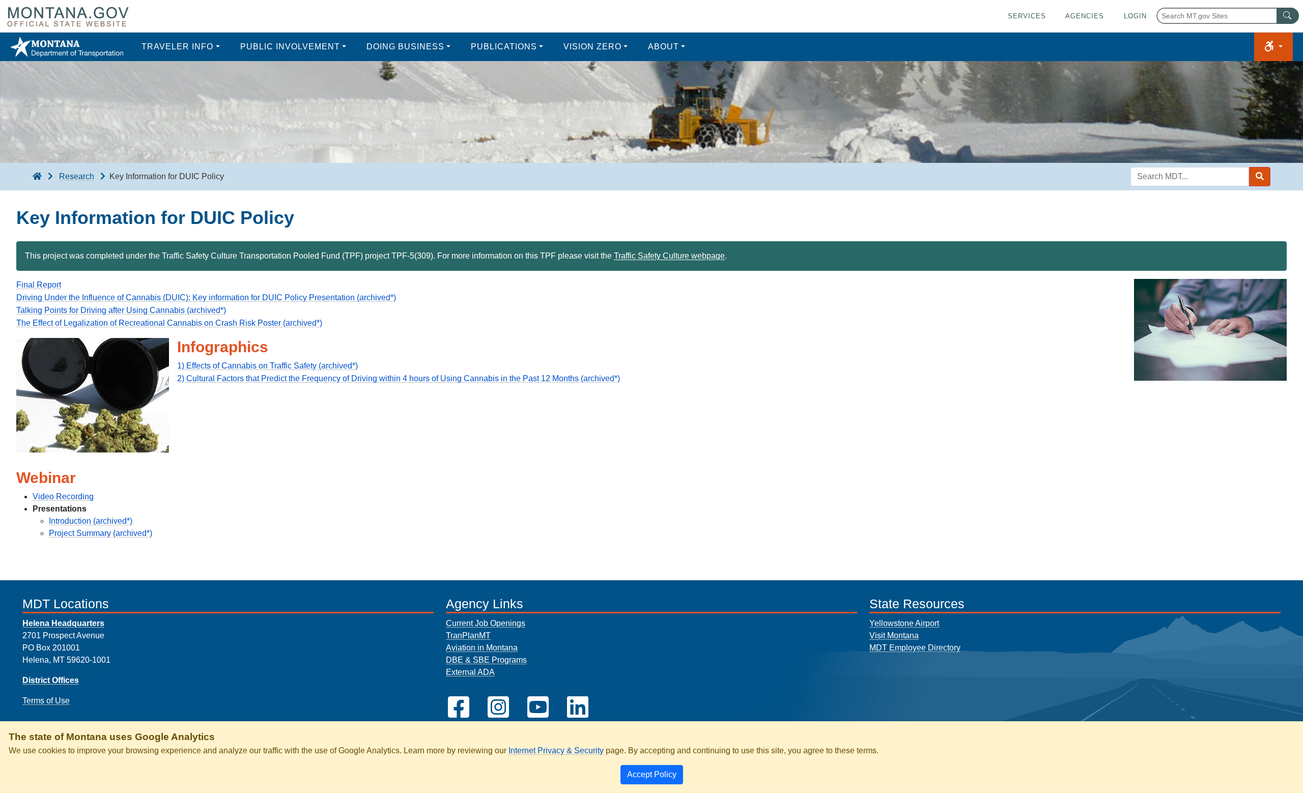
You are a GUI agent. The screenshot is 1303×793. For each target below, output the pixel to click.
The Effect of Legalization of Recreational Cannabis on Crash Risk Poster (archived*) (169, 323)
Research (76, 176)
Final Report (38, 284)
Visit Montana (894, 635)
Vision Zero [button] (592, 46)
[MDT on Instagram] (498, 707)
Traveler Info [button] (177, 46)
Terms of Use (46, 700)
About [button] (663, 46)
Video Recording (63, 496)
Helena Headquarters (63, 623)
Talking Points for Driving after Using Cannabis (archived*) (121, 310)
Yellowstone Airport (904, 623)
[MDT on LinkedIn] (577, 707)
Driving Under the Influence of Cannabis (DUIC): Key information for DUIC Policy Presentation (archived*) (206, 297)
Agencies (1084, 16)
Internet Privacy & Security (556, 750)
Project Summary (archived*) (100, 533)
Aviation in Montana (482, 647)
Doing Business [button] (405, 46)
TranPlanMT (468, 635)
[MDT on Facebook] (458, 707)
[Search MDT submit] (1259, 176)
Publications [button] (504, 46)
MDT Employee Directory (914, 647)
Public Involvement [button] (290, 46)
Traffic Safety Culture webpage (669, 255)
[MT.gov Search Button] (1288, 16)
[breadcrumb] (37, 177)
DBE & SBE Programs (486, 660)
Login (1135, 16)
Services (1027, 16)
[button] (1273, 47)
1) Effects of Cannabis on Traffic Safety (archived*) (267, 365)
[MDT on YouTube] (538, 707)
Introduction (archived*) (90, 521)
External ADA (470, 672)
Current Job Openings (485, 623)
